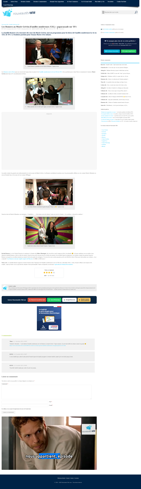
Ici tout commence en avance (107, 115)
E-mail (51, 405)
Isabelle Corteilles (39, 28)
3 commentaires (61, 28)
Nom (50, 401)
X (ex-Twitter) (105, 130)
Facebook (104, 131)
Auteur (72, 478)
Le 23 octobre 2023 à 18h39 (20, 365)
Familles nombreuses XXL (14, 24)
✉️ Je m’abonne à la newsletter (111, 51)
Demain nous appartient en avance (108, 112)
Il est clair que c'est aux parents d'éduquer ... (119, 67)
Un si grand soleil (86, 1)
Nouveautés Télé (5, 24)
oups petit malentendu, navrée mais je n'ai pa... (119, 99)
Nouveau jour (104, 121)
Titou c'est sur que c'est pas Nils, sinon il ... (118, 90)
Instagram (104, 133)
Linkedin (104, 144)
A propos (76, 478)
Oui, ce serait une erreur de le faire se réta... (117, 85)
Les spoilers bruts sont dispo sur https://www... (117, 82)
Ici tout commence (72, 1)
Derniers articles (25, 1)
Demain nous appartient (57, 1)
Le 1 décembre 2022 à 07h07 (20, 341)
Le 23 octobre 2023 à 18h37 (20, 354)
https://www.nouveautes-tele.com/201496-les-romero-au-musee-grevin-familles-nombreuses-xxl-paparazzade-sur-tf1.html (38, 345)
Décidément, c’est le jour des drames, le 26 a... (117, 105)
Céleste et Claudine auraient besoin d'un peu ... (119, 102)
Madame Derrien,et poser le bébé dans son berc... (118, 70)
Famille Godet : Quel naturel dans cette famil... (117, 64)
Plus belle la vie (99, 1)
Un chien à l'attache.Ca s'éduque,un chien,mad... (118, 88)
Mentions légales (61, 478)
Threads (103, 135)
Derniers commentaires (40, 1)
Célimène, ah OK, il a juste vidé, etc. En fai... (118, 76)
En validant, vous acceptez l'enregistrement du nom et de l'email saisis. (16, 408)
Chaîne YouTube (121, 1)
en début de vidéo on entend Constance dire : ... (119, 93)
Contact (68, 478)
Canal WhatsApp (8, 5)
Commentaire (5, 383)
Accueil (5, 1)
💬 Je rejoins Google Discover (128, 51)
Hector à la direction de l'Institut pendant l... (118, 79)
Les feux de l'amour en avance (107, 119)
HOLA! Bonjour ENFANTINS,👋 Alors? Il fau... (120, 96)
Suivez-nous (14, 1)
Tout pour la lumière (115, 121)
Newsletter (111, 1)
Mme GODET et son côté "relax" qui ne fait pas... (119, 73)
